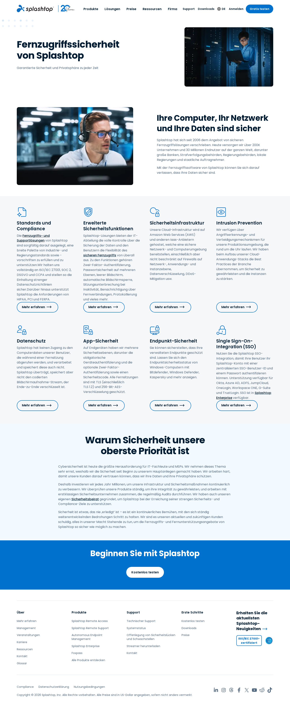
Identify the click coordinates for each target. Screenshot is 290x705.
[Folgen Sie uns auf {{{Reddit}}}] (262, 690)
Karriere (22, 642)
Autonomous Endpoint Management (87, 637)
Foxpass (77, 653)
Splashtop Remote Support (90, 628)
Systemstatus (136, 628)
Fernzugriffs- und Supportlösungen (33, 238)
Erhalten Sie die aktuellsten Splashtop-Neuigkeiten (251, 620)
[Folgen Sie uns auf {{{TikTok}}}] (269, 690)
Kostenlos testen (145, 572)
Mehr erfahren (33, 307)
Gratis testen (259, 9)
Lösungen (112, 9)
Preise (131, 9)
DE (223, 9)
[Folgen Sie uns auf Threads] (231, 690)
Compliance (25, 687)
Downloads (206, 9)
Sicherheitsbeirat (85, 499)
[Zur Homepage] (35, 8)
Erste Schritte (192, 612)
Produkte (90, 9)
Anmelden (236, 9)
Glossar (22, 663)
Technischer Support (141, 621)
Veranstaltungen (28, 635)
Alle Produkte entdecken (88, 660)
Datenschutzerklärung (53, 687)
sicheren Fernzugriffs (99, 255)
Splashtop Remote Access (90, 621)
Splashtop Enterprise (86, 646)
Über (20, 612)
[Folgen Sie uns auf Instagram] (223, 690)
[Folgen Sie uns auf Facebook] (239, 690)
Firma (172, 9)
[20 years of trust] (64, 8)
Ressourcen (152, 9)
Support (189, 9)
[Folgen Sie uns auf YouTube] (254, 690)
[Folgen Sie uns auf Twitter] (246, 690)
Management (26, 628)
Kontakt (22, 656)
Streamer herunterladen (143, 646)
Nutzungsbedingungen (89, 687)
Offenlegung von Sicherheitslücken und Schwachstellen (151, 637)
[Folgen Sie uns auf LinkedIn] (215, 690)
